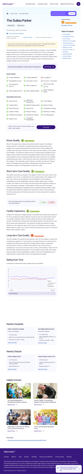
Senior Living (54, 4)
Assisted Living (42, 4)
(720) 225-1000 (42, 343)
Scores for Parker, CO (68, 49)
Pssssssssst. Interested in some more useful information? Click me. (68, 468)
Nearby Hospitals (67, 54)
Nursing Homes (30, 4)
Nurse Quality (66, 38)
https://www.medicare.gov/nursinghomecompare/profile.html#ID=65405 (27, 440)
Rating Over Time (67, 47)
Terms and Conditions (46, 457)
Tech (20, 457)
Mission (13, 457)
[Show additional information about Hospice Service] (36, 85)
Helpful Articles (67, 58)
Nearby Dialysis (67, 56)
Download (72, 13)
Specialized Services (68, 36)
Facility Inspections (68, 43)
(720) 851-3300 (27, 37)
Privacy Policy (59, 457)
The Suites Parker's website (16, 33)
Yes (44, 202)
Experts (26, 457)
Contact (6, 457)
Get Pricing (47, 67)
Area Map (65, 51)
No (52, 202)
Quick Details (66, 34)
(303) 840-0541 (12, 369)
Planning (34, 457)
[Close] (79, 468)
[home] (8, 4)
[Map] (32, 309)
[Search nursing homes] (78, 4)
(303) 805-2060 (42, 369)
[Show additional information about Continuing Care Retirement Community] (50, 78)
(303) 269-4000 (12, 342)
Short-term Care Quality (69, 41)
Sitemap (69, 457)
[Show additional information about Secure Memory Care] (13, 86)
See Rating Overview (66, 25)
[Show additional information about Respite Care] (21, 91)
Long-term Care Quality (69, 45)
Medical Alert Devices (67, 4)
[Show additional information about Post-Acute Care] (47, 86)
